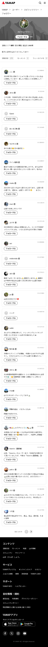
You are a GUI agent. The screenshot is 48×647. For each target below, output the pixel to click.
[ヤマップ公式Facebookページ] (5, 633)
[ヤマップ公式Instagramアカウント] (18, 633)
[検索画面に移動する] (40, 3)
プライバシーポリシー (29, 598)
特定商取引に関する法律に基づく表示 (17, 607)
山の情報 (32, 548)
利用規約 (15, 598)
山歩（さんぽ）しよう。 (12, 557)
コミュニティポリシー (11, 603)
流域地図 (24, 574)
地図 (24, 548)
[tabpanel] (24, 300)
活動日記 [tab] (7, 58)
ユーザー (16, 9)
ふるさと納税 (8, 574)
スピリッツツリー (31, 9)
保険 (17, 574)
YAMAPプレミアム (9, 569)
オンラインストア (25, 569)
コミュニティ (7, 553)
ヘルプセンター (20, 586)
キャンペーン (20, 553)
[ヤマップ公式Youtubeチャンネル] (24, 633)
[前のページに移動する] (26, 532)
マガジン (38, 569)
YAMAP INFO (7, 586)
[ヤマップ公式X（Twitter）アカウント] (11, 633)
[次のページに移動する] (31, 532)
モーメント (16, 548)
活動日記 (6, 548)
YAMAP (5, 9)
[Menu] (31, 36)
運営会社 (6, 598)
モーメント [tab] (22, 58)
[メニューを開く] (44, 3)
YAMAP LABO (36, 574)
